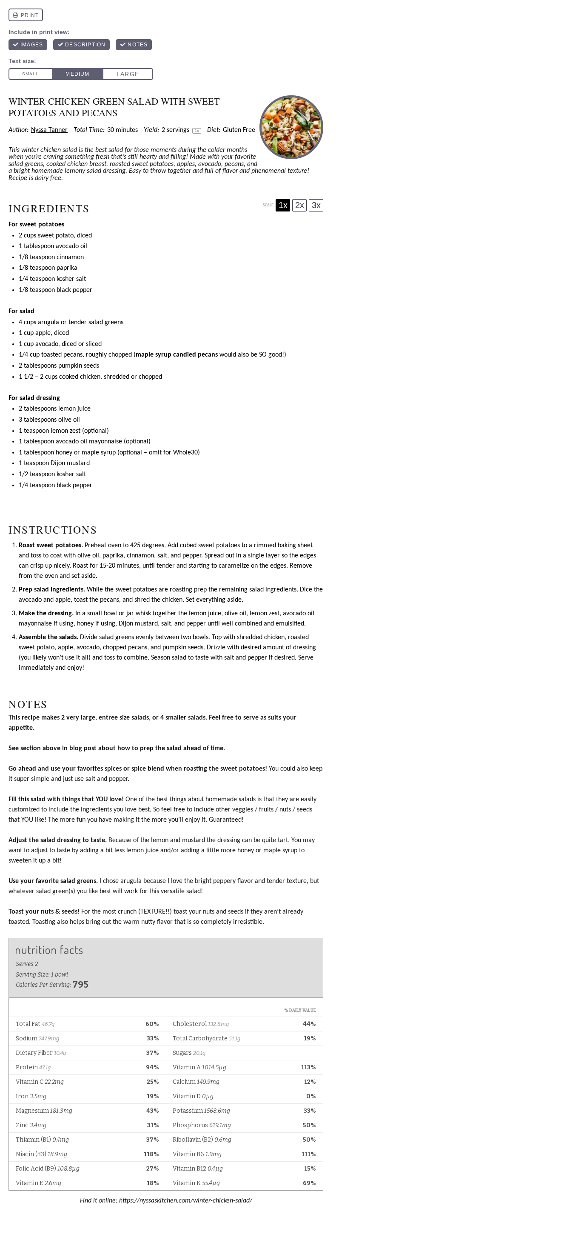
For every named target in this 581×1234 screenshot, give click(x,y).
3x (316, 205)
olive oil (69, 420)
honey (64, 452)
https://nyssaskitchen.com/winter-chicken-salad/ (185, 1200)
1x (283, 205)
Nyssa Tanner (49, 130)
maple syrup (99, 452)
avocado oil (71, 246)
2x (299, 205)
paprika (67, 268)
